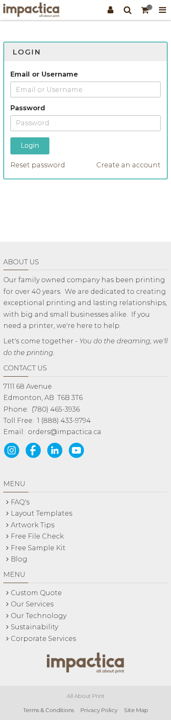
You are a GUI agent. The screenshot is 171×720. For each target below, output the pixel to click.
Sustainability (34, 627)
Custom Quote (36, 593)
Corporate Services (43, 639)
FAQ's (20, 502)
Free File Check (37, 536)
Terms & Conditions (48, 710)
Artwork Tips (32, 525)
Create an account (128, 165)
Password (27, 108)
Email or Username (44, 74)
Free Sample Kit (38, 548)
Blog (19, 559)
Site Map (136, 710)
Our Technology (38, 616)
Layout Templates (41, 513)
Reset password (37, 165)
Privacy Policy (99, 710)
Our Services (32, 604)
